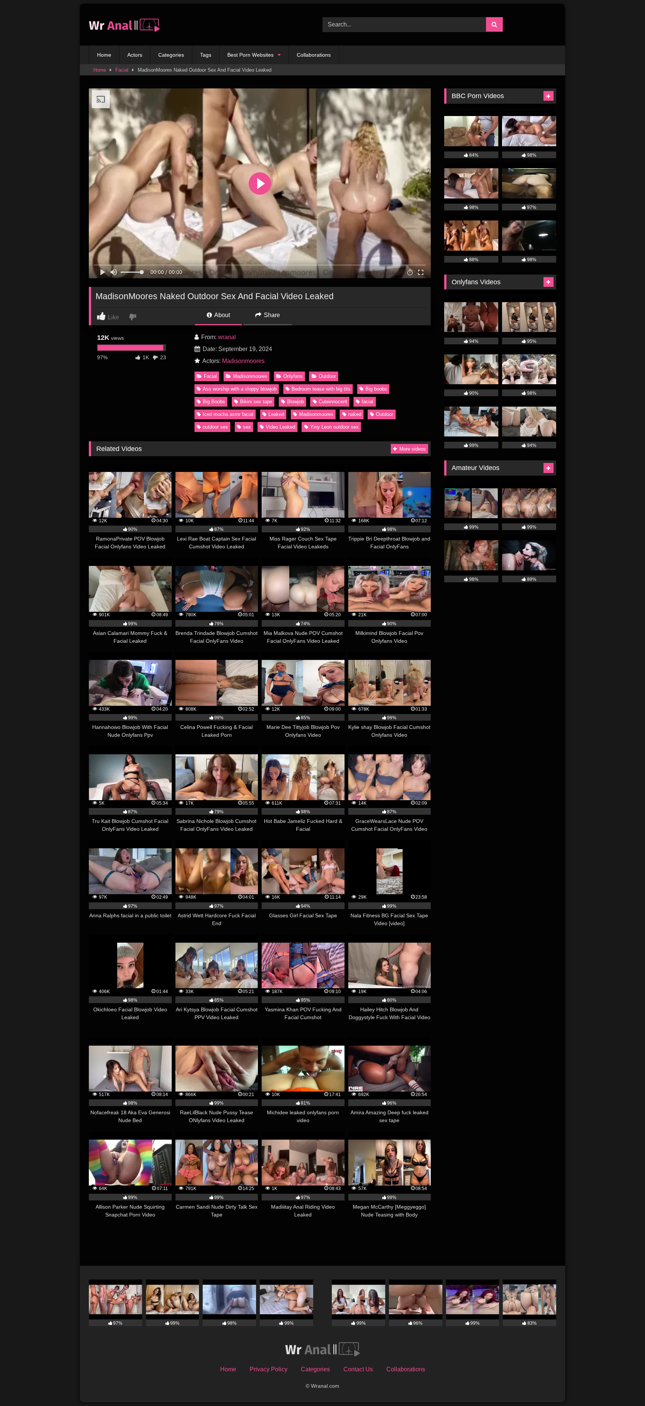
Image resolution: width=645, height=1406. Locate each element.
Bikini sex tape (256, 401)
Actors (134, 55)
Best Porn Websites (250, 55)
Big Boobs (214, 401)
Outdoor (327, 376)
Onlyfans (293, 376)
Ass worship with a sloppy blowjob (240, 389)
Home (104, 55)
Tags (205, 55)
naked (354, 414)
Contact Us (358, 1369)
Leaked (276, 414)
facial (367, 401)
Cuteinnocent (333, 401)
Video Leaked (280, 427)
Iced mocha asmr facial (228, 414)
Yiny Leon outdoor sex (334, 427)
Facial (121, 70)
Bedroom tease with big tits (321, 389)
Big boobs (376, 389)
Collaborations (314, 55)
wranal (227, 337)
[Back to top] (622, 1384)
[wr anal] (124, 25)
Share (271, 315)
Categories (171, 55)
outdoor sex (215, 427)
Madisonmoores (243, 361)
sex (247, 427)
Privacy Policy (268, 1369)
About (221, 315)
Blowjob (295, 401)
